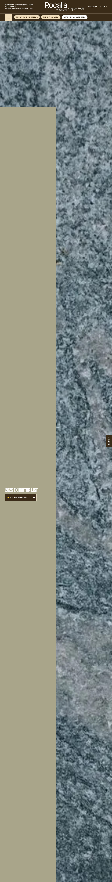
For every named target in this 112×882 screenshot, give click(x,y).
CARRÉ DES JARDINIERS (75, 17)
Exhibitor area (51, 17)
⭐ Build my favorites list (19, 497)
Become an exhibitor (27, 17)
